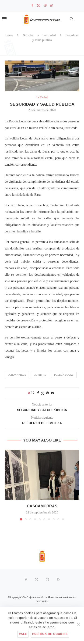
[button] (9, 485)
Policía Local (64, 374)
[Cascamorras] (42, 474)
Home (9, 35)
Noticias (28, 35)
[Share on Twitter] (42, 393)
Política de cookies (50, 634)
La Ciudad (49, 35)
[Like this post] (32, 393)
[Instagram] (45, 5)
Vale (23, 634)
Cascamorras (42, 506)
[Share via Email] (52, 393)
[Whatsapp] (51, 5)
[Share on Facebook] (38, 393)
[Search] (71, 19)
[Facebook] (32, 5)
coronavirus (17, 374)
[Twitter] (38, 5)
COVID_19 (40, 374)
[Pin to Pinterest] (47, 393)
